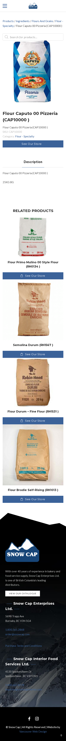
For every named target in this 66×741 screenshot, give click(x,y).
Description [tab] (33, 162)
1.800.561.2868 (14, 629)
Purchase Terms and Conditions (23, 645)
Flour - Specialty (24, 136)
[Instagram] (37, 718)
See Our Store (32, 144)
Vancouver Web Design (33, 731)
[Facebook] (29, 718)
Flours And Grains (42, 21)
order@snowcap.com (17, 634)
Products (8, 21)
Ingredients (23, 21)
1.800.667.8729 (14, 685)
